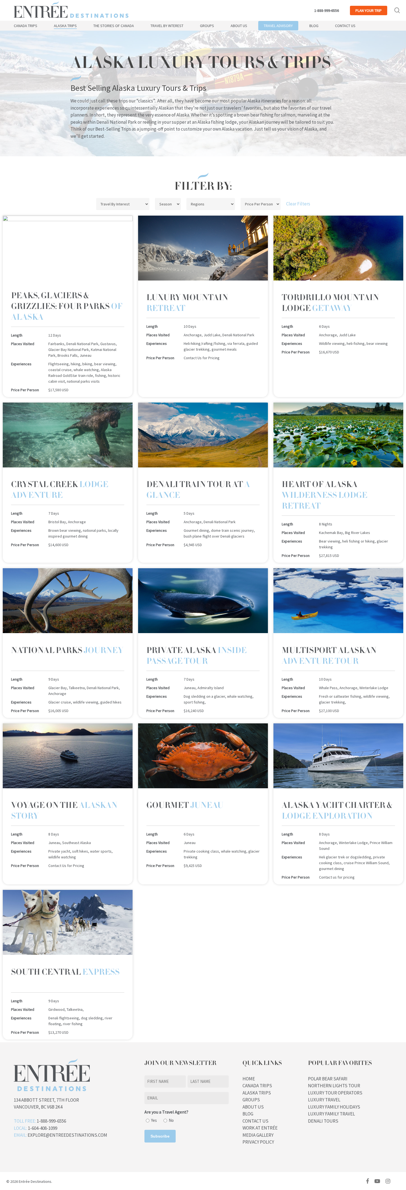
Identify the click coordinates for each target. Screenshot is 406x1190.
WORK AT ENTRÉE (260, 1128)
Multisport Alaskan (329, 656)
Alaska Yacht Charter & (337, 810)
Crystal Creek (59, 490)
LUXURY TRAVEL (324, 1100)
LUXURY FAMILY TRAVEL (331, 1114)
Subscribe (160, 1136)
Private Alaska (196, 656)
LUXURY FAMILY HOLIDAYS (334, 1107)
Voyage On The (64, 810)
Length (16, 335)
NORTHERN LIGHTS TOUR (334, 1086)
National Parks (67, 650)
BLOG (247, 1114)
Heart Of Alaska (324, 495)
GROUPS (251, 1100)
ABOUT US (253, 1107)
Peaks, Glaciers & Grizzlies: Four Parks (67, 306)
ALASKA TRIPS (256, 1093)
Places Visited (22, 343)
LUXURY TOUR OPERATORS (335, 1093)
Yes (154, 1120)
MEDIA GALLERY (257, 1135)
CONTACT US (255, 1121)
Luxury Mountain (187, 303)
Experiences (21, 363)
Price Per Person (25, 389)
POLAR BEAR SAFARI (327, 1079)
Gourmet (184, 805)
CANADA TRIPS (257, 1086)
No (171, 1120)
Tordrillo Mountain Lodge (330, 303)
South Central (65, 972)
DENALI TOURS (323, 1121)
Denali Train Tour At (198, 490)
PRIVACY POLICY (258, 1142)
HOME (248, 1079)
